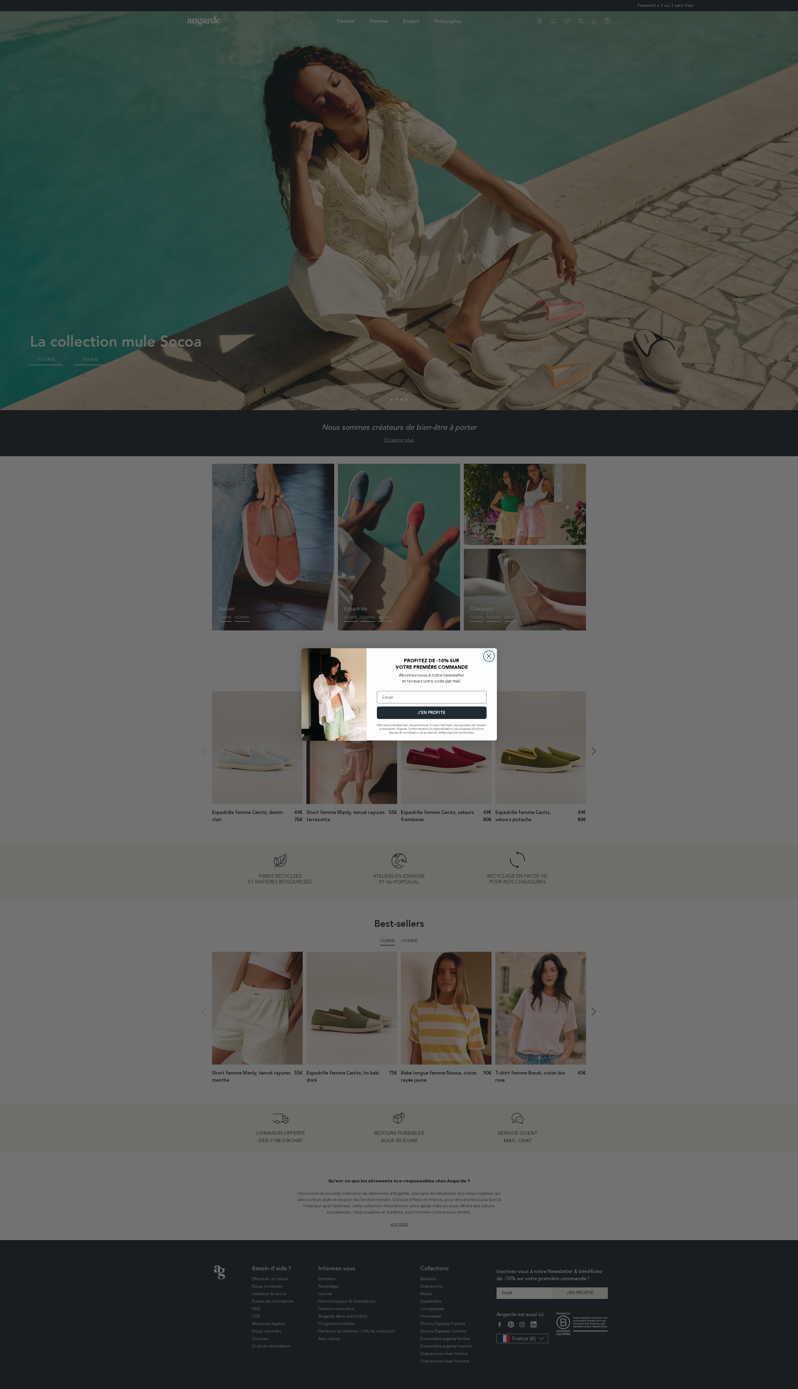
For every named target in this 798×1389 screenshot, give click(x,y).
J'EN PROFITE (431, 713)
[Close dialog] (488, 656)
